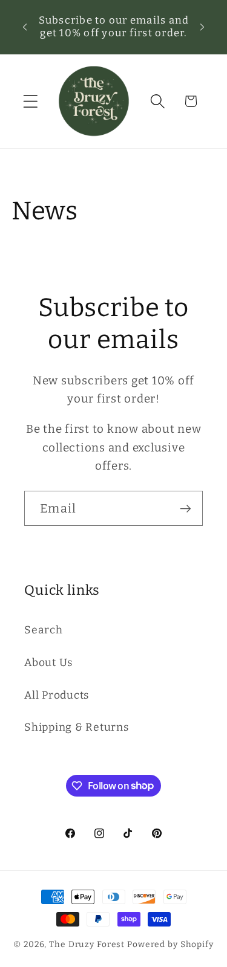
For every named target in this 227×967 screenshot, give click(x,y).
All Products (56, 695)
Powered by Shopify (170, 944)
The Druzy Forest (87, 944)
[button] (30, 101)
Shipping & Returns (76, 727)
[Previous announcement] (25, 26)
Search (43, 630)
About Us (48, 662)
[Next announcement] (202, 26)
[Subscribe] (185, 508)
